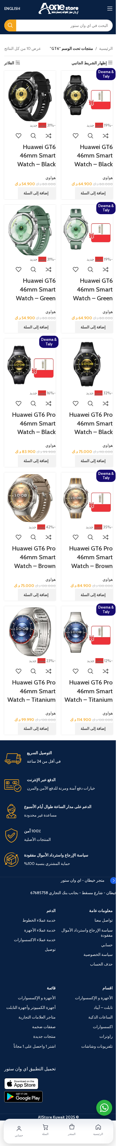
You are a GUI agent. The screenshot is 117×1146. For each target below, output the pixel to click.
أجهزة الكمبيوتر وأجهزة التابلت (31, 1007)
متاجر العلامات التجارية (37, 1017)
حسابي (107, 944)
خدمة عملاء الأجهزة (40, 930)
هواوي (108, 177)
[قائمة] (110, 8)
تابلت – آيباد (103, 1007)
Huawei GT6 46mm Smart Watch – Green (93, 289)
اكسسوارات (103, 1026)
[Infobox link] (58, 758)
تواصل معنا (104, 920)
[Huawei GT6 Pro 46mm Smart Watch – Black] (87, 363)
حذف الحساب (101, 964)
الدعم (51, 910)
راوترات (106, 1036)
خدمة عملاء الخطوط (39, 920)
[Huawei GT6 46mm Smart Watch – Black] (87, 96)
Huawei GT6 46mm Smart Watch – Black (93, 155)
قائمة (51, 987)
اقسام (108, 987)
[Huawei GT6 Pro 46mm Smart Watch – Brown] (87, 497)
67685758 (39, 892)
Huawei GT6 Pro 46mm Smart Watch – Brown (91, 557)
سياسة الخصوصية (98, 954)
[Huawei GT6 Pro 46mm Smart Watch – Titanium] (87, 631)
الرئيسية (106, 48)
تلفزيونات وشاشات (97, 1046)
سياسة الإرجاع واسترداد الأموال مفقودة (87, 933)
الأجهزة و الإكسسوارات (94, 997)
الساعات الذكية (100, 1017)
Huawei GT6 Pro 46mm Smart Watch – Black (91, 423)
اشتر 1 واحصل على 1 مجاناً (35, 1046)
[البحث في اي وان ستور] (10, 25)
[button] (94, 193)
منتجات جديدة (44, 1036)
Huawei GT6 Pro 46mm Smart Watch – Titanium (88, 691)
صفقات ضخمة (44, 1026)
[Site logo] (58, 7)
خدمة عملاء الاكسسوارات (35, 939)
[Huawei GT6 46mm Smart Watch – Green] (87, 230)
